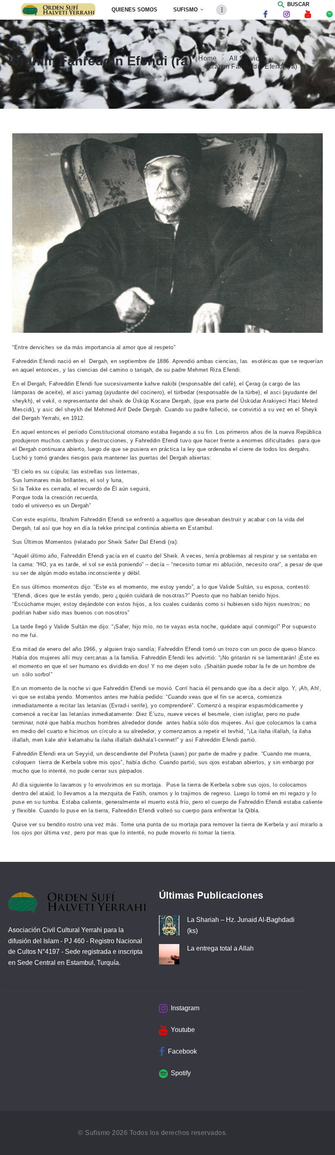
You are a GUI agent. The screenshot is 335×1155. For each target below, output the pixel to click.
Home (207, 58)
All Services (247, 58)
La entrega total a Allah (220, 948)
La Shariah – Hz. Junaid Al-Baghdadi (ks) (241, 925)
